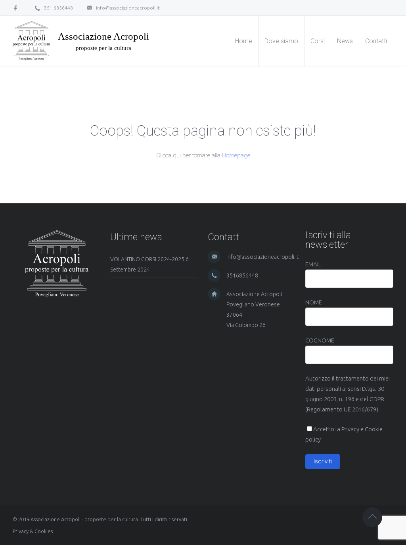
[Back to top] (372, 517)
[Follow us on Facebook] (18, 7)
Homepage (236, 155)
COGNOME (319, 340)
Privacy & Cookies (33, 531)
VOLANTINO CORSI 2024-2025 (147, 259)
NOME (313, 302)
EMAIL (313, 264)
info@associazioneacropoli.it (128, 7)
